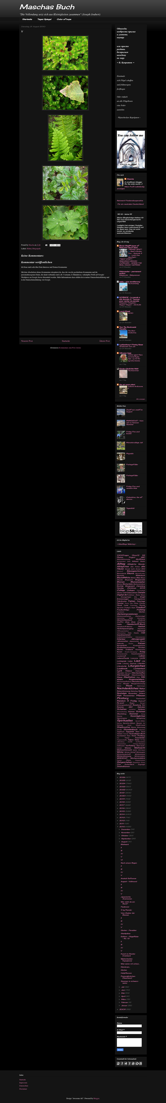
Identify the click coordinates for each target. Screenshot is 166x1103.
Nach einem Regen (129, 863)
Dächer (119, 593)
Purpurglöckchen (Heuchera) (128, 977)
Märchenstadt (123, 675)
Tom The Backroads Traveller (127, 328)
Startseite (27, 19)
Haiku (119, 624)
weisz (135, 750)
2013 (122, 817)
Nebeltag (134, 691)
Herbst (141, 626)
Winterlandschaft (124, 754)
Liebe (130, 661)
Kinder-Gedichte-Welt (128, 369)
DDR (124, 593)
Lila (143, 661)
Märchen (128, 673)
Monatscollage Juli (134, 442)
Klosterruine (140, 649)
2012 (122, 820)
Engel (142, 597)
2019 (122, 799)
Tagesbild (130, 508)
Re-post (120, 703)
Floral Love (122, 605)
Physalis (129, 453)
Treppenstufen (122, 740)
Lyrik (119, 671)
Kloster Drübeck (125, 649)
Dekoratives (132, 593)
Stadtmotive (123, 727)
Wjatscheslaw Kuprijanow (126, 960)
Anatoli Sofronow (128, 878)
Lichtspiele (121, 661)
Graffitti (120, 622)
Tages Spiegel (44, 19)
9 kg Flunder (126, 910)
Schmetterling (122, 711)
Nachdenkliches (127, 688)
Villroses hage (125, 353)
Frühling (141, 610)
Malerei (128, 671)
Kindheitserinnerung (125, 647)
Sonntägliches (137, 716)
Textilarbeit (121, 736)
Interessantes (140, 637)
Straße (119, 729)
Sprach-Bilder (140, 721)
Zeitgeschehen (124, 762)
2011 (122, 824)
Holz (129, 633)
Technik (125, 734)
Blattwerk (125, 844)
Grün (133, 622)
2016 (122, 808)
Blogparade (140, 580)
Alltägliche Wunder (136, 564)
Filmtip (142, 603)
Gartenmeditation (124, 616)
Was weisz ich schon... (130, 964)
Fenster (120, 603)
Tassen (119, 734)
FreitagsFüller (132, 464)
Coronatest (141, 590)
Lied (137, 660)
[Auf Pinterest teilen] (59, 245)
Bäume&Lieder (140, 573)
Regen (132, 703)
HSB (143, 633)
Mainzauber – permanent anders (130, 272)
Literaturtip (121, 666)
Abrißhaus (140, 559)
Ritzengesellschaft (124, 705)
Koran (119, 652)
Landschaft (121, 656)
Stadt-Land (140, 725)
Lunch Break (124, 311)
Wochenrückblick (137, 758)
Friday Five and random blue (132, 487)
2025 (122, 780)
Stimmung (141, 727)
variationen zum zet (127, 346)
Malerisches (140, 671)
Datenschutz (23, 1085)
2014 (122, 814)
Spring (119, 723)
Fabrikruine (121, 601)
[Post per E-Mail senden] (46, 245)
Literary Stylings (129, 663)
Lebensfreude (123, 658)
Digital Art (122, 595)
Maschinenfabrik (138, 675)
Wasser (128, 748)
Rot (143, 705)
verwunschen (121, 744)
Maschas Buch (46, 7)
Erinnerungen (123, 599)
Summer (142, 729)
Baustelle (120, 575)
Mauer (120, 677)
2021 (122, 793)
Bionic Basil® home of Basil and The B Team (129, 246)
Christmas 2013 (136, 588)
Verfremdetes (140, 742)
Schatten (121, 709)
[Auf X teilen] (55, 245)
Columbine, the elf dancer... (134, 498)
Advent (135, 561)
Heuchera (141, 628)
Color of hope (64, 19)
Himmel (141, 631)
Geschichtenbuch (124, 620)
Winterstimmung (124, 756)
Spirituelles (125, 720)
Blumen (120, 582)
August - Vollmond (129, 881)
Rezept (142, 703)
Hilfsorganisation (123, 631)
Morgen (126, 683)
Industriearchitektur (124, 637)
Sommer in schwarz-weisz (130, 982)
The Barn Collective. (132, 332)
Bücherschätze (139, 584)
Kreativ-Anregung (131, 652)
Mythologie (141, 686)
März (123, 999)
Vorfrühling (130, 745)
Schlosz (141, 709)
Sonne (119, 716)
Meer (138, 677)
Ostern (142, 693)
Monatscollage (138, 681)
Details (141, 592)
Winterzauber (139, 756)
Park (119, 695)
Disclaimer (23, 1089)
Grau (127, 622)
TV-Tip (142, 740)
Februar (124, 1002)
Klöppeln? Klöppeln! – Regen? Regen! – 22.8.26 (130, 304)
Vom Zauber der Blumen (128, 914)
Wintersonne (140, 754)
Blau (138, 578)
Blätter (29, 248)
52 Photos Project (131, 556)
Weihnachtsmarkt (124, 750)
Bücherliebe (128, 584)
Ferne (127, 603)
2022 (122, 790)
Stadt (129, 725)
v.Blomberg (120, 742)
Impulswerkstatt (123, 635)
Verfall (130, 742)
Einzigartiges (126, 597)
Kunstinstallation (138, 654)
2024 (122, 783)
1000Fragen (123, 555)
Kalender (120, 643)
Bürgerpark (36, 248)
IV (122, 854)
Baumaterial (121, 573)
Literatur (141, 663)
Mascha (130, 179)
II (121, 847)
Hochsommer (133, 370)
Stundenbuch (130, 729)
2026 (122, 777)
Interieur (121, 639)
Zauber (119, 760)
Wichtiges (141, 750)
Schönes (140, 711)
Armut (138, 569)
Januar (124, 1005)
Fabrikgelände (139, 599)
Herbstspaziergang (125, 628)
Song (143, 714)
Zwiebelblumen (123, 766)
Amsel (127, 569)
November (132, 693)
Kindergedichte (139, 645)
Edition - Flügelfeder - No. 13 (130, 937)
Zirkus (143, 762)
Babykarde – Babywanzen (129, 275)
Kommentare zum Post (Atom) (70, 347)
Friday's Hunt (129, 607)
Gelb (131, 618)
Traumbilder (140, 738)
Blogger (96, 1098)
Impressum (23, 1082)
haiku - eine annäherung (129, 282)
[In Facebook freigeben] (57, 245)
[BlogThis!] (53, 245)
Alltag (121, 563)
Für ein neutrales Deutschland (130, 204)
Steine (133, 727)
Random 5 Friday (127, 701)
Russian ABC (125, 707)
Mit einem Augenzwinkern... (131, 678)
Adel (128, 561)
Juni (123, 990)
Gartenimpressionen (127, 614)
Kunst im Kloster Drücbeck (128, 955)
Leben (142, 656)
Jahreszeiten (122, 641)
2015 (122, 811)
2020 (122, 796)
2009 (122, 1009)
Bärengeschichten (136, 571)
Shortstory (121, 714)
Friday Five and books (132, 433)
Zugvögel (141, 764)
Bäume (130, 573)
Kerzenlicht (122, 645)
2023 (122, 787)
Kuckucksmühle (122, 654)
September (126, 839)
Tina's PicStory (138, 736)
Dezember (126, 829)
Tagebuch (120, 731)
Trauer (127, 738)
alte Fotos (135, 566)
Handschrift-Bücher (124, 626)
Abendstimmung (123, 559)
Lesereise (134, 658)
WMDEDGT (122, 758)
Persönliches (128, 696)
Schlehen (132, 709)
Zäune (128, 760)
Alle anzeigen (140, 399)
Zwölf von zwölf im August (134, 411)
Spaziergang (122, 718)
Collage (121, 590)
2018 (122, 802)
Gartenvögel (140, 616)
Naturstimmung (123, 691)
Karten (131, 643)
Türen (136, 740)
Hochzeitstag (133, 283)
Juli (123, 987)
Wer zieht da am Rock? (128, 903)
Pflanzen (140, 695)
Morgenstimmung (138, 683)
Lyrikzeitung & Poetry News (131, 345)
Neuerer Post (27, 340)
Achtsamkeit (121, 561)
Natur (142, 688)
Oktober (125, 835)
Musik (129, 686)
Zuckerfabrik (129, 764)
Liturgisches (136, 665)
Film (131, 603)
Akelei (142, 561)
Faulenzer (125, 907)
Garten (142, 612)
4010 (130, 313)
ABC (143, 557)
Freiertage (133, 605)
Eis (135, 597)
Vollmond (120, 745)
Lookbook (122, 668)
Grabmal (141, 620)
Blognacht (129, 580)
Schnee (131, 711)
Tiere (128, 736)
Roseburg (137, 705)
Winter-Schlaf (130, 752)
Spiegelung (140, 718)
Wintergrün (140, 752)
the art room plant (127, 384)
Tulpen (130, 740)
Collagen (131, 590)
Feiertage (141, 601)
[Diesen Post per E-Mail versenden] (51, 245)
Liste (119, 663)
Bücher (119, 584)
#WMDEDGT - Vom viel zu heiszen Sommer (134, 422)
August (124, 842)
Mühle (119, 686)
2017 (122, 805)
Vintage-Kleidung (139, 744)
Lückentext (139, 668)
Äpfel (133, 569)
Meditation (129, 677)
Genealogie (141, 618)
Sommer (133, 714)
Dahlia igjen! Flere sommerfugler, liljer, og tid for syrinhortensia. (135, 358)
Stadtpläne (125, 933)
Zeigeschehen (140, 760)
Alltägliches (123, 566)
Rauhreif (141, 701)
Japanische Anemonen (126, 898)
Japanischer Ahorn (137, 641)
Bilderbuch (140, 575)
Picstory (122, 698)
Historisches (121, 633)
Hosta (136, 633)
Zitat (119, 764)
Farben (131, 601)
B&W (143, 569)
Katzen (141, 643)
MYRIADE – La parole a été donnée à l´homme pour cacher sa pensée (129, 299)
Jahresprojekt (138, 639)
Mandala (120, 673)
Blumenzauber (138, 582)
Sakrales (141, 707)
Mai (123, 993)
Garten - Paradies (128, 930)
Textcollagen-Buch (137, 734)
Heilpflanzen (126, 973)
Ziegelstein (136, 762)
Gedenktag (120, 618)
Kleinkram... (125, 967)
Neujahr (141, 691)
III (121, 851)
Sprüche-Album (129, 723)
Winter (120, 752)
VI (122, 860)
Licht (142, 658)
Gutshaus (141, 622)
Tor (118, 738)
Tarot (143, 731)
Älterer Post (104, 340)
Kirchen (141, 647)
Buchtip (120, 586)
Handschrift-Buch (136, 624)
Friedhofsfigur (123, 610)
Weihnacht (139, 748)
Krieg (142, 651)
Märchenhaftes (138, 673)
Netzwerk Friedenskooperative (130, 200)
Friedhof (140, 607)
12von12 (135, 555)
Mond (119, 683)
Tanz (137, 731)
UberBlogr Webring (126, 544)
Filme (136, 603)
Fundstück (120, 612)
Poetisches (140, 698)
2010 (122, 827)
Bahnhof (120, 571)
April (123, 996)
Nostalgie (121, 693)
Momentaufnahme (124, 681)
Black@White (123, 577)
